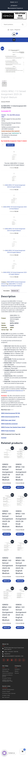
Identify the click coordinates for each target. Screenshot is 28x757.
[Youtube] (11, 660)
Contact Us (5, 669)
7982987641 (14, 5)
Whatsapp (5, 671)
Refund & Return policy (7, 675)
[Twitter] (7, 660)
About (17, 671)
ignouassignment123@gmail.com (16, 8)
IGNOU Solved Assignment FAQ (7, 680)
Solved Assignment (8, 689)
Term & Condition (7, 673)
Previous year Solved (8, 693)
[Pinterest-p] (15, 660)
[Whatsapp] (23, 660)
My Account (6, 697)
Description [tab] (6, 290)
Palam (12, 2)
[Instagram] (19, 660)
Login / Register (15, 29)
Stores (17, 673)
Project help (6, 695)
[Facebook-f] (3, 660)
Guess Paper (6, 691)
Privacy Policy (6, 678)
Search (22, 24)
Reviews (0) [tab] (15, 290)
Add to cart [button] (7, 487)
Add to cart (10, 145)
